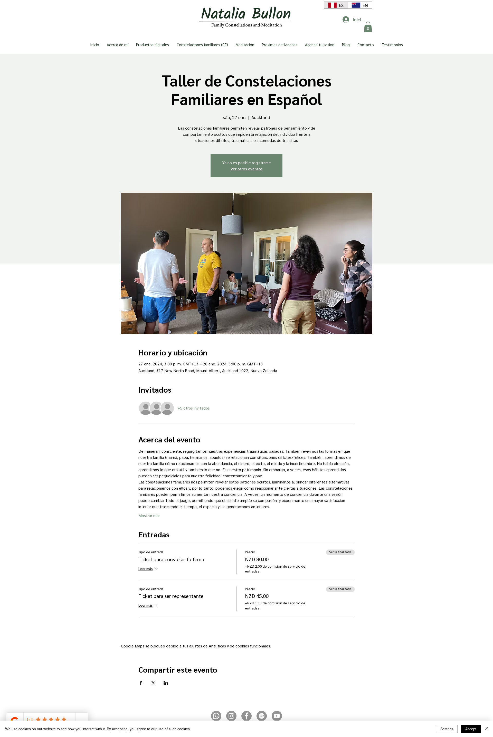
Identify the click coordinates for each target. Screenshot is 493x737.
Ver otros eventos (247, 168)
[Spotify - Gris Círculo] (262, 716)
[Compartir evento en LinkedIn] (166, 683)
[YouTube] (277, 716)
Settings (446, 728)
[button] (368, 27)
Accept (470, 728)
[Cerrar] (487, 729)
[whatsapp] (216, 716)
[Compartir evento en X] (153, 683)
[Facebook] (246, 716)
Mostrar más (149, 515)
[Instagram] (231, 716)
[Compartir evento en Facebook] (140, 683)
